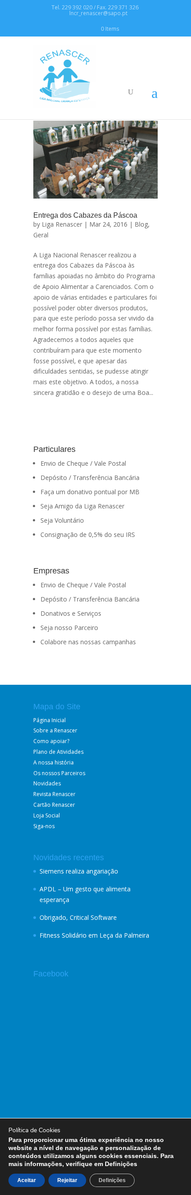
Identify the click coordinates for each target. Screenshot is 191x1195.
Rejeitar (67, 1180)
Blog (141, 224)
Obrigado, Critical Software (78, 917)
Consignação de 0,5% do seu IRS (87, 534)
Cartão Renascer (54, 805)
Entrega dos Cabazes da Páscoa (85, 215)
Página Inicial (49, 720)
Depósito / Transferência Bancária (89, 477)
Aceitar (26, 1180)
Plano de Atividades (58, 752)
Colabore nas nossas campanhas (88, 642)
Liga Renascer (62, 224)
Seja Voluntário (62, 520)
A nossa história (53, 762)
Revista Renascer (54, 794)
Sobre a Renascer (55, 730)
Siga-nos (44, 826)
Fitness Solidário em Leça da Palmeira (94, 935)
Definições (112, 1180)
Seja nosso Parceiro (69, 627)
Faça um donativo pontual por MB (89, 492)
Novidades (47, 783)
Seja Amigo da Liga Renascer (82, 506)
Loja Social (46, 815)
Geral (40, 235)
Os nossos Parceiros (59, 773)
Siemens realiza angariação (79, 871)
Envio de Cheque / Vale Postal (83, 463)
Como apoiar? (51, 741)
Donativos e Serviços (70, 613)
